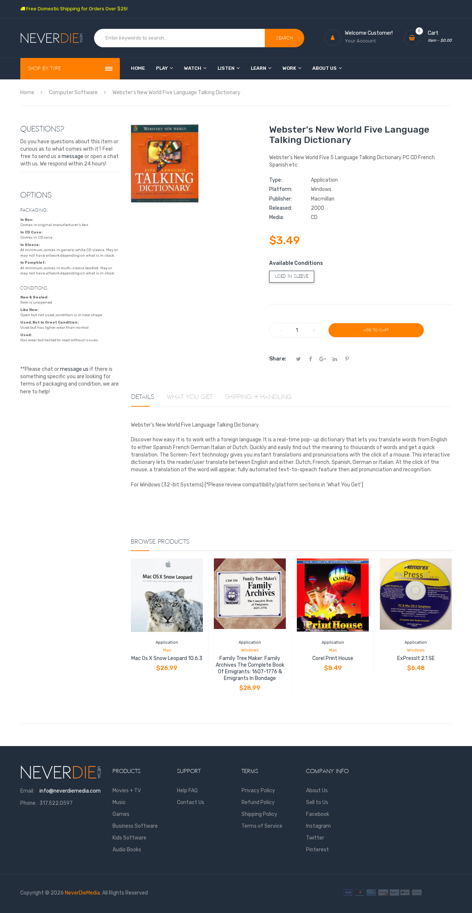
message (72, 156)
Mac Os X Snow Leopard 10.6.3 (166, 658)
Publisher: (280, 199)
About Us (317, 790)
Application (167, 642)
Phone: (28, 803)
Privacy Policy (258, 790)
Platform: (280, 189)
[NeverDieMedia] (51, 38)
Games (120, 814)
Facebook (317, 814)
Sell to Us (317, 802)
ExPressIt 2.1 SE (416, 658)
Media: (276, 217)
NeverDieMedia (82, 893)
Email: (27, 791)
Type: (275, 180)
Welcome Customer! (369, 33)
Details (142, 397)
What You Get (189, 397)
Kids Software (129, 838)
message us (74, 369)
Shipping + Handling (258, 397)
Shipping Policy (259, 814)
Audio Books (126, 850)
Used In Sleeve (291, 276)
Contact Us (190, 802)
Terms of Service (262, 826)
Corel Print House (332, 658)
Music (119, 802)
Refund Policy (258, 802)
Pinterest (317, 850)
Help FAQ (187, 790)
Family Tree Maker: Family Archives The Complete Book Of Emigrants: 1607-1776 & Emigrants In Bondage (250, 668)
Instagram (318, 826)
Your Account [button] (360, 41)
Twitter (315, 838)
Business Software (135, 826)
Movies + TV (126, 790)
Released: (280, 208)
